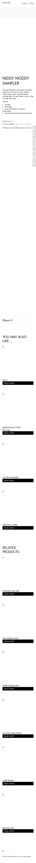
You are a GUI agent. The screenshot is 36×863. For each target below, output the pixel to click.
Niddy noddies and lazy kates (23, 124)
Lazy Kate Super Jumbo (11, 733)
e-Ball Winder (8, 780)
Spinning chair (8, 827)
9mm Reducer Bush (10, 638)
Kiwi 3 (5, 380)
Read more (9, 383)
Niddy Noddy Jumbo (10, 685)
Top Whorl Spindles (10, 477)
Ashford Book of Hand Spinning (11, 428)
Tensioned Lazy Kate (10, 590)
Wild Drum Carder (9, 524)
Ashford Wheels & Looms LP (13, 856)
